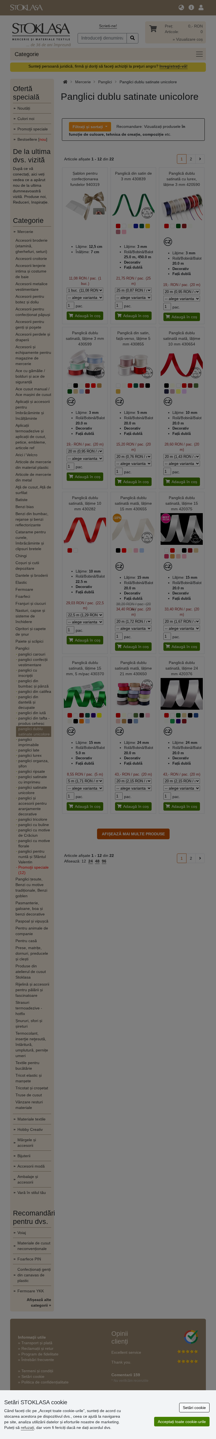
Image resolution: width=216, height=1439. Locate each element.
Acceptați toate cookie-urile (182, 1421)
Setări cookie (194, 1407)
